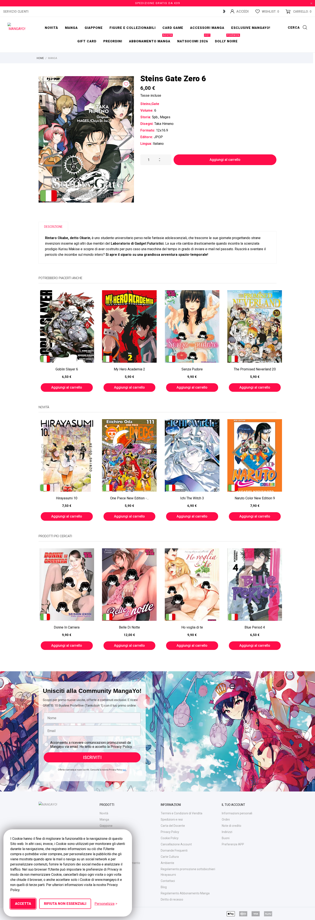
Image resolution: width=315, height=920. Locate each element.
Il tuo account (233, 804)
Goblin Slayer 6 (67, 369)
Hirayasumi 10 (66, 498)
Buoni (226, 838)
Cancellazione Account (176, 844)
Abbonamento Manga (150, 39)
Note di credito (231, 825)
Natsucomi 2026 (193, 39)
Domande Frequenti (174, 850)
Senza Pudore (192, 369)
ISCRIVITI (92, 757)
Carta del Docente (173, 825)
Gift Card (86, 41)
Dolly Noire (227, 39)
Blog (164, 887)
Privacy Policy (170, 832)
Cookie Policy (169, 838)
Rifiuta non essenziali (65, 904)
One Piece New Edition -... (129, 498)
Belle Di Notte (129, 627)
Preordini (112, 41)
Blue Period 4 (254, 627)
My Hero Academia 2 (129, 369)
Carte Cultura (170, 856)
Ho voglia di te (192, 627)
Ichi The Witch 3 (192, 498)
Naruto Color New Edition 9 (255, 498)
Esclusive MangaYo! (250, 28)
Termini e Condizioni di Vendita (181, 813)
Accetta (23, 904)
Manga (71, 28)
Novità (51, 28)
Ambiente (167, 863)
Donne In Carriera (67, 627)
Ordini (226, 819)
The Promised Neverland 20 (255, 369)
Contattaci (168, 881)
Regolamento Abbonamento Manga (185, 893)
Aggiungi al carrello (225, 160)
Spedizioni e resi (172, 819)
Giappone (94, 28)
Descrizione (53, 226)
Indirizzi (227, 832)
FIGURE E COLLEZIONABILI (133, 28)
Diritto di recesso (172, 899)
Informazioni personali (237, 813)
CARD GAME (172, 28)
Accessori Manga (207, 28)
